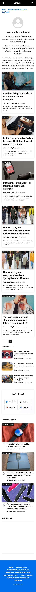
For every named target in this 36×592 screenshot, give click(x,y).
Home (4, 9)
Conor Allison (18, 358)
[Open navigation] (4, 3)
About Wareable (26, 575)
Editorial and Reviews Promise (18, 578)
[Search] (32, 3)
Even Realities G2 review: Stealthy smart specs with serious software (23, 365)
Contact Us (18, 580)
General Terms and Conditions (18, 570)
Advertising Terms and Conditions (18, 572)
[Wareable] (18, 3)
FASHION (5, 72)
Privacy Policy (21, 567)
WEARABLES (6, 162)
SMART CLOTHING (8, 296)
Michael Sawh (11, 449)
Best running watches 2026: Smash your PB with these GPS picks (23, 353)
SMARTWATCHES (8, 424)
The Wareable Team (10, 575)
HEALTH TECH (7, 453)
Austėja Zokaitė (12, 480)
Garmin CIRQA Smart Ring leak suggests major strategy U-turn (23, 378)
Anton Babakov (11, 511)
